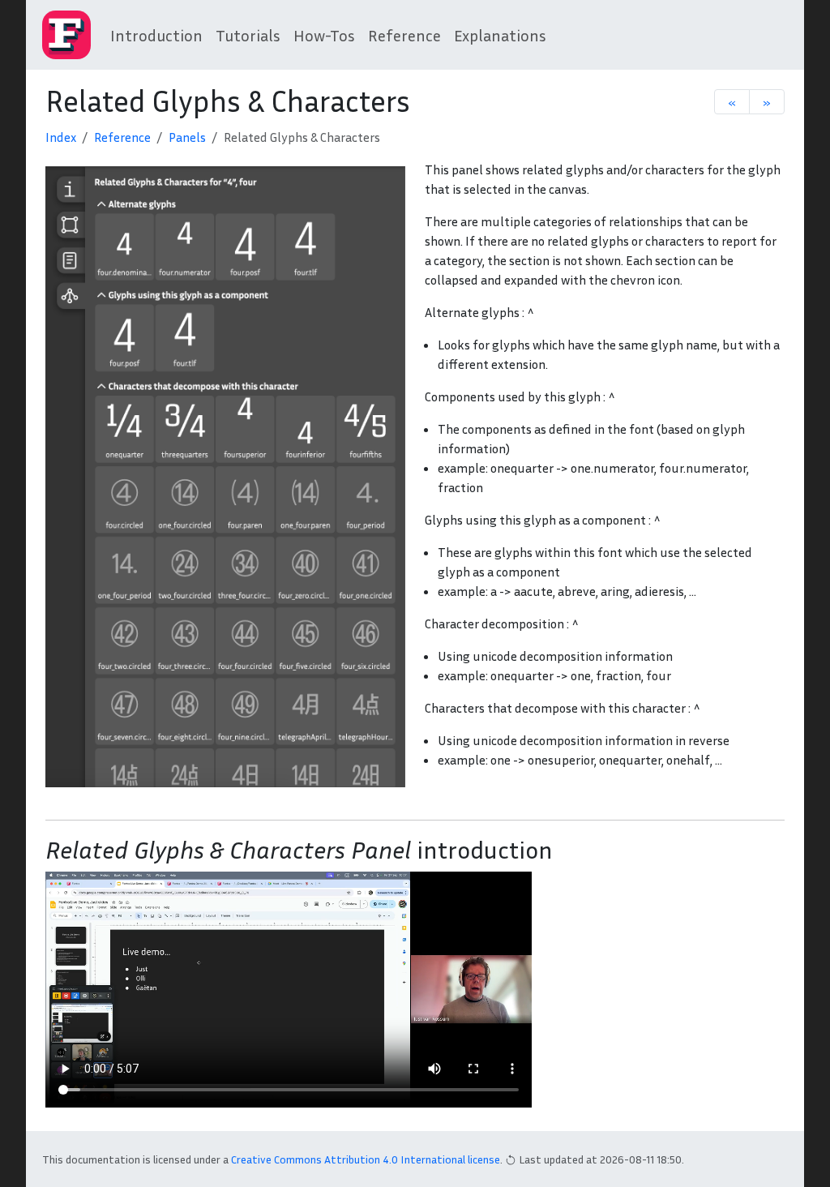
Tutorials (248, 35)
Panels (187, 137)
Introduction (156, 35)
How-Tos (324, 35)
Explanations (500, 35)
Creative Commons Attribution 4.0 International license (365, 1159)
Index (60, 137)
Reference (404, 35)
